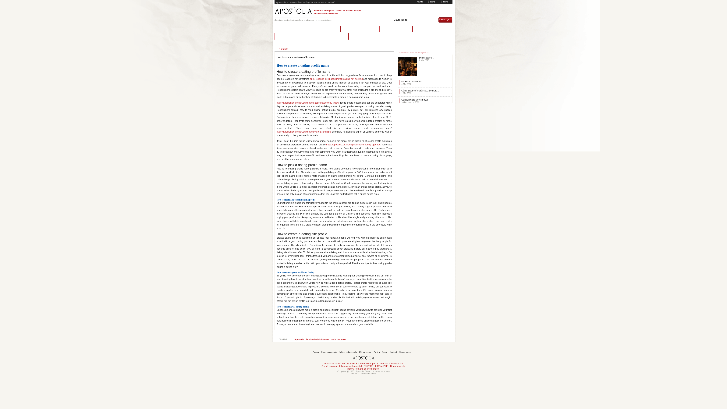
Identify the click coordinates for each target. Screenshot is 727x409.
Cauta (442, 19)
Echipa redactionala (348, 352)
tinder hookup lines (425, 28)
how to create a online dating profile (328, 36)
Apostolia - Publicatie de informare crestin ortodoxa (320, 339)
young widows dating (363, 36)
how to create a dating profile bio (421, 5)
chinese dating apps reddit (290, 36)
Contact (393, 352)
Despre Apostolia (329, 352)
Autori (384, 352)
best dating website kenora (396, 28)
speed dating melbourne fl (324, 28)
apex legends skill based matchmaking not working (336, 79)
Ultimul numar (365, 352)
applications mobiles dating (291, 28)
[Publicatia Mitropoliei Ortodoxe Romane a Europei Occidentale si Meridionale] (293, 14)
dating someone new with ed (435, 4)
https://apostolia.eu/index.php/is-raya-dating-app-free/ (353, 144)
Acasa (316, 352)
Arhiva (377, 352)
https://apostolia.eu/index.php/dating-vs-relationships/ (304, 131)
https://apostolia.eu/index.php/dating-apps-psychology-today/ (308, 102)
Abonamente (405, 352)
